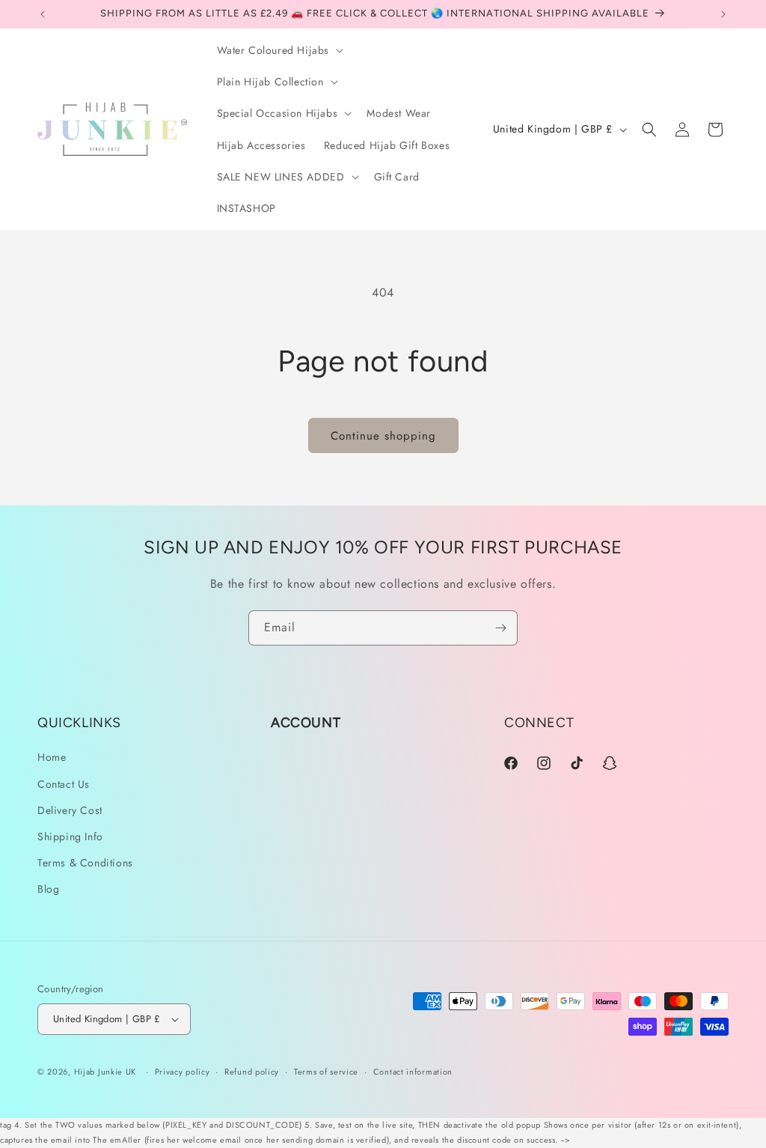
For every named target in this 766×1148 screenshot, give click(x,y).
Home (51, 757)
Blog (48, 888)
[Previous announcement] (42, 14)
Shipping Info (70, 836)
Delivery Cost (69, 810)
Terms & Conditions (85, 862)
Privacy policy (182, 1072)
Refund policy (251, 1072)
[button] (279, 50)
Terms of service (326, 1072)
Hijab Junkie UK (105, 1072)
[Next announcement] (723, 14)
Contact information (413, 1072)
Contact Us (63, 784)
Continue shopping (383, 436)
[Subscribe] (500, 628)
